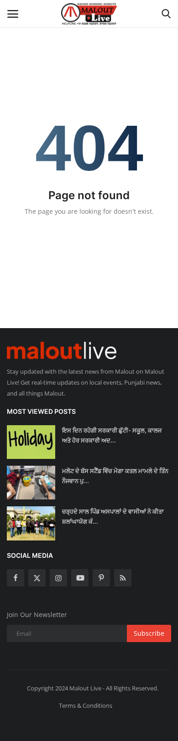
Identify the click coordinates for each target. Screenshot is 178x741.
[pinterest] (101, 578)
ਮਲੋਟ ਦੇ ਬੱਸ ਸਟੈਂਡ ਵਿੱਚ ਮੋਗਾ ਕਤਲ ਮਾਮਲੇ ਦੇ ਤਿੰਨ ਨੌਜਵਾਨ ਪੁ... (115, 475)
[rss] (122, 578)
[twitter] (37, 578)
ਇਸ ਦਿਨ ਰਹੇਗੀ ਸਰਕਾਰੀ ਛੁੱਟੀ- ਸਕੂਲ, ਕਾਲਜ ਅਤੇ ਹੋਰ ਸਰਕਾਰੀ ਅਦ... (112, 435)
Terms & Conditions (85, 705)
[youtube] (80, 578)
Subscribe (149, 633)
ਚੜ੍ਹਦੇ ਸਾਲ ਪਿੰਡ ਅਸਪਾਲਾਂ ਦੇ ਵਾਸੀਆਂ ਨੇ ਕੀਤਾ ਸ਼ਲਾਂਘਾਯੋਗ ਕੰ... (113, 516)
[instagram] (58, 578)
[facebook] (15, 578)
